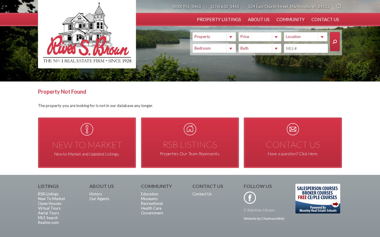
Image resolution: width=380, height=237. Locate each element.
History (95, 194)
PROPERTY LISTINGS (219, 19)
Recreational (152, 203)
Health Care (151, 208)
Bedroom (202, 48)
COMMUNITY (290, 19)
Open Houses (49, 203)
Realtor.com (48, 222)
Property (202, 36)
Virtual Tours (49, 208)
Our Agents (99, 198)
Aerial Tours (48, 213)
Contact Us (202, 194)
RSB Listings (48, 194)
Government (152, 213)
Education (149, 194)
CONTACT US (325, 19)
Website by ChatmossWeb (264, 218)
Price (244, 36)
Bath (244, 48)
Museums (149, 198)
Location (293, 36)
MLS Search (48, 217)
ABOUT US (259, 19)
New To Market (51, 198)
